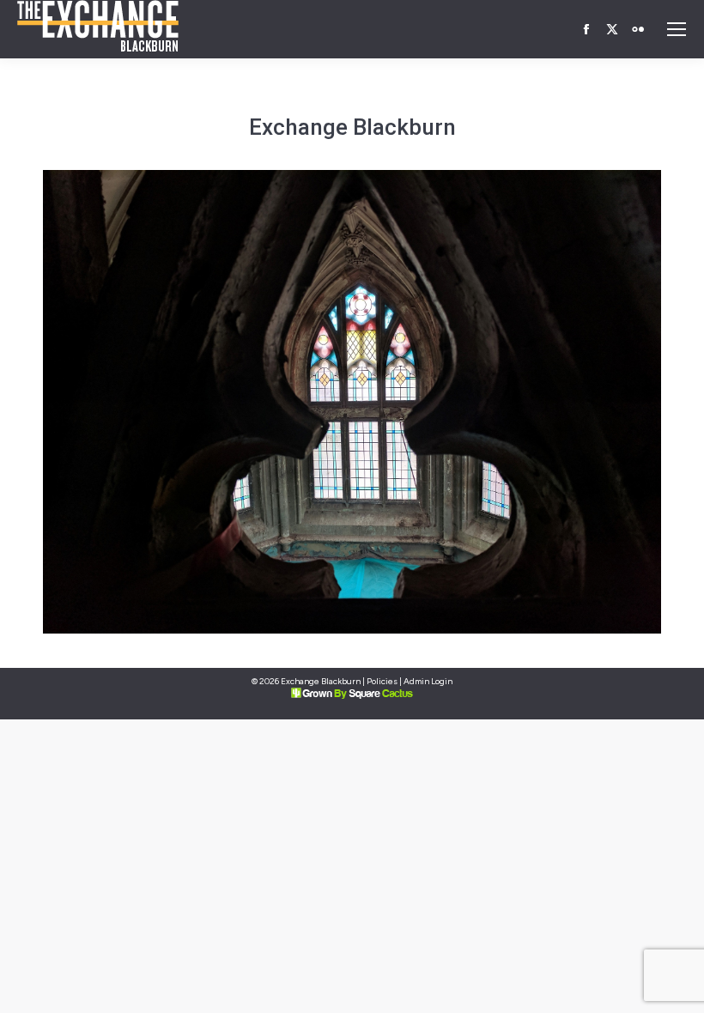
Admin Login (428, 681)
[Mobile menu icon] (676, 29)
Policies (382, 681)
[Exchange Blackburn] (352, 402)
